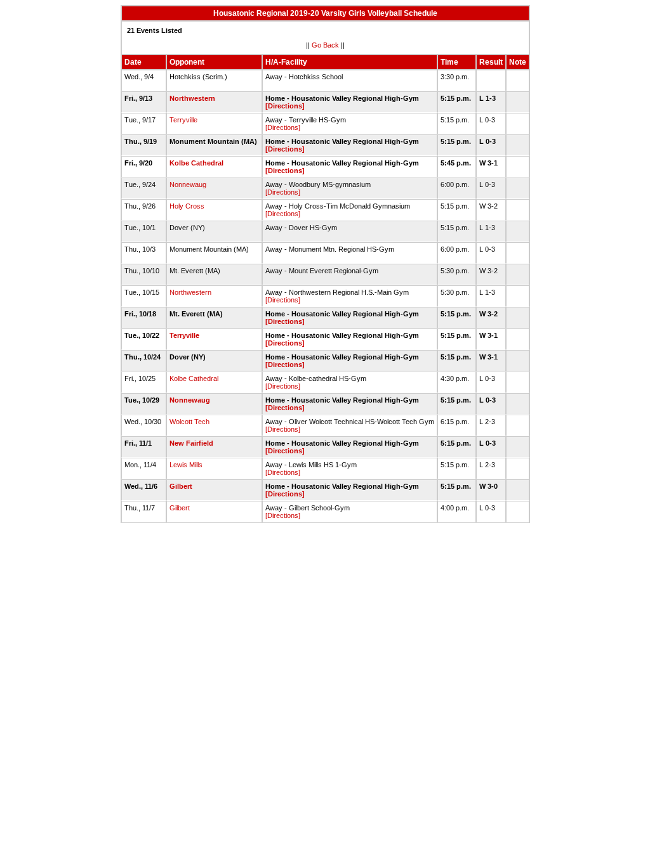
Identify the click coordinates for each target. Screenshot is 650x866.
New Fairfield (191, 443)
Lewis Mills (185, 465)
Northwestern (192, 98)
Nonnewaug (187, 184)
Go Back (325, 45)
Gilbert (180, 486)
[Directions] (285, 106)
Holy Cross (186, 206)
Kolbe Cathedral (196, 163)
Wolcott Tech (189, 421)
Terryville (183, 120)
